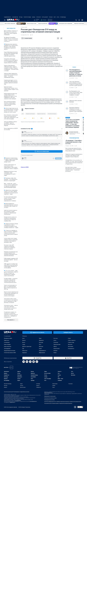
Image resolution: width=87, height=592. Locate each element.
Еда (23, 348)
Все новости (11, 28)
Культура (41, 342)
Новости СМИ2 (25, 167)
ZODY (55, 17)
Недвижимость (7, 17)
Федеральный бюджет (30, 113)
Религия (55, 350)
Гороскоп (38, 17)
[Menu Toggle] (4, 20)
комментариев (28, 38)
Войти (25, 158)
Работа (55, 346)
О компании (6, 342)
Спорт (69, 338)
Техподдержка (7, 348)
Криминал (41, 340)
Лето (40, 344)
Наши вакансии (7, 346)
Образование (42, 352)
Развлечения (56, 348)
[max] (33, 361)
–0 (61, 138)
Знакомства (15, 17)
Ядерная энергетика (41, 113)
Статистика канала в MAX (10, 352)
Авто (23, 338)
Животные (24, 350)
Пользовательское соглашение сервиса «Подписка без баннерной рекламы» (58, 403)
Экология (70, 344)
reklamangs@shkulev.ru (48, 392)
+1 (57, 138)
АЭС (22, 113)
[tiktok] (37, 361)
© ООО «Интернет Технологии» (24, 407)
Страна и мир (71, 342)
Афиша (33, 17)
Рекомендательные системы (49, 399)
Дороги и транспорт (26, 346)
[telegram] (23, 361)
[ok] (30, 361)
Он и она (56, 338)
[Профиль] (82, 20)
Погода (21, 17)
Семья (55, 352)
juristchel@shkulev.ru (33, 401)
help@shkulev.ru (12, 402)
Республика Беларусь (52, 113)
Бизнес (24, 340)
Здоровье (24, 352)
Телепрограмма (27, 17)
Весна (23, 342)
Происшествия (57, 344)
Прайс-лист (6, 340)
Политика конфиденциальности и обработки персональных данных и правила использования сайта (62, 401)
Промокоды (63, 17)
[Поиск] (76, 20)
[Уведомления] (79, 20)
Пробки (51, 17)
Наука (40, 348)
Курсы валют (45, 17)
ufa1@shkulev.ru (18, 400)
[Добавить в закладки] (58, 38)
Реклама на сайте (8, 338)
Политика (56, 342)
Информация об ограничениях (49, 396)
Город (23, 344)
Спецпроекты (71, 348)
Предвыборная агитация (9, 350)
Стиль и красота (71, 340)
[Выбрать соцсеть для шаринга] (61, 38)
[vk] (27, 361)
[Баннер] (21, 23)
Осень (55, 340)
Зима (40, 338)
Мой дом (41, 346)
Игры (58, 17)
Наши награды (7, 344)
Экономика (70, 346)
